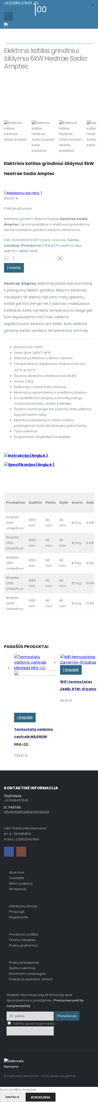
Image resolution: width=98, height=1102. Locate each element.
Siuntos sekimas (22, 968)
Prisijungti (16, 911)
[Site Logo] (14, 26)
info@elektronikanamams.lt (26, 811)
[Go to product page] (35, 683)
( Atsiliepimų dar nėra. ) (23, 192)
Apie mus (16, 872)
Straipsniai (17, 889)
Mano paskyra (20, 883)
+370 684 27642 (18, 2)
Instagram (21, 852)
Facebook (9, 852)
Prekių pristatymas (24, 962)
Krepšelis (12, 1097)
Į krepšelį (14, 268)
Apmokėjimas (40, 1097)
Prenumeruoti (67, 1016)
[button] (8, 16)
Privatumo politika (23, 934)
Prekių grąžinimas (23, 945)
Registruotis (18, 917)
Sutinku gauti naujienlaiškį (33, 1023)
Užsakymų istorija (23, 906)
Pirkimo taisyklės (22, 939)
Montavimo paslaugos (27, 973)
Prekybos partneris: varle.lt (30, 979)
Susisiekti (16, 878)
